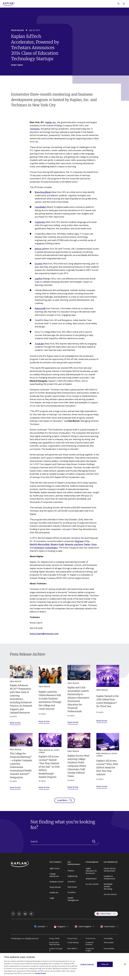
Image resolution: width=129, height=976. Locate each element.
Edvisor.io (39, 248)
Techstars (35, 128)
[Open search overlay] (118, 4)
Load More (62, 800)
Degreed (79, 541)
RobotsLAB (40, 308)
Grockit (39, 263)
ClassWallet (40, 207)
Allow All (104, 964)
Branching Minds (43, 192)
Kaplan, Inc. (50, 122)
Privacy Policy (40, 973)
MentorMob (44, 544)
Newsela (69, 544)
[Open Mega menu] (124, 4)
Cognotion (40, 222)
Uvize (94, 544)
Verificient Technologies (46, 547)
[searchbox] (64, 841)
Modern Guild (57, 544)
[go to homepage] (30, 864)
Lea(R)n (38, 278)
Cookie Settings (73, 942)
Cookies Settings (87, 964)
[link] (13, 914)
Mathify (33, 544)
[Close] (125, 964)
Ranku (87, 544)
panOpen (78, 544)
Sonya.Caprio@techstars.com (44, 633)
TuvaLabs (39, 343)
